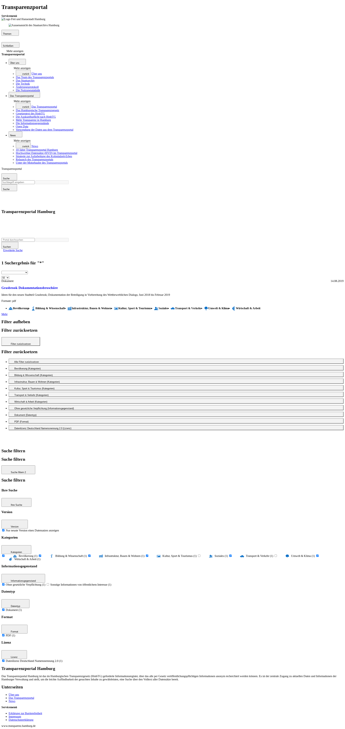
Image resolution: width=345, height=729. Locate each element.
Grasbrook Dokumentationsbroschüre (29, 288)
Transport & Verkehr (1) (259, 555)
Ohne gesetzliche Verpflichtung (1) (25, 584)
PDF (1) (10, 635)
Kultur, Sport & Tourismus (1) (179, 555)
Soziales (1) (221, 555)
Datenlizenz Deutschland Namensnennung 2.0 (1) (34, 660)
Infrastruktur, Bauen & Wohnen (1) (124, 555)
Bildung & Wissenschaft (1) (71, 555)
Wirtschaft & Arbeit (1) (27, 559)
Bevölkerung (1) (28, 555)
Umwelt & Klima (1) (303, 555)
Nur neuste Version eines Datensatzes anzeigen (32, 530)
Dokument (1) (14, 609)
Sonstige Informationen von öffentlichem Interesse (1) (80, 584)
